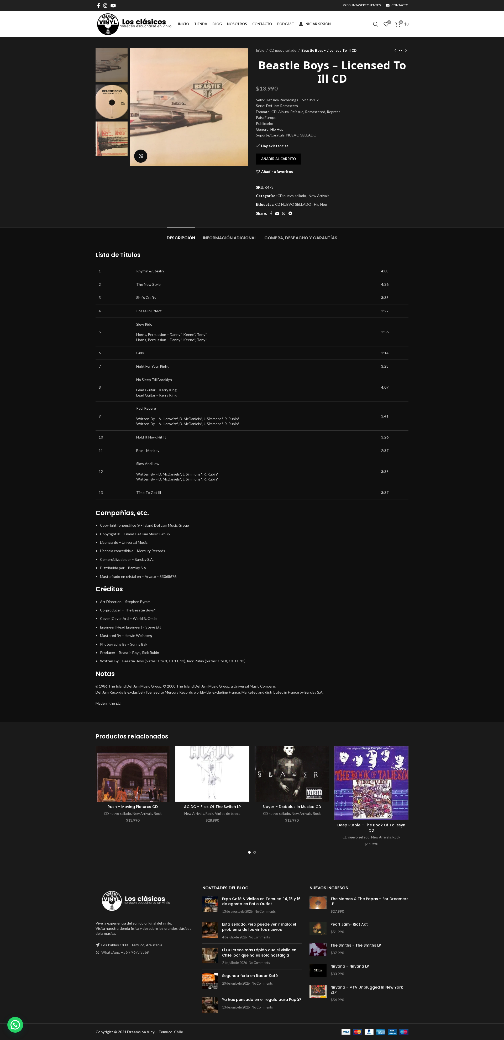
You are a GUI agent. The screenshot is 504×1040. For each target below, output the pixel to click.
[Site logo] (134, 24)
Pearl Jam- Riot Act (349, 924)
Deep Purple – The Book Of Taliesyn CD (371, 827)
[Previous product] (395, 50)
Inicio (260, 50)
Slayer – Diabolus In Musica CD (291, 806)
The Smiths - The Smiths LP (355, 945)
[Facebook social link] (99, 5)
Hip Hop (320, 204)
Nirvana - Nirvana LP (349, 966)
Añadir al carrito (278, 159)
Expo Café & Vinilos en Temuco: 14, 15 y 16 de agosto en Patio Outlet (261, 901)
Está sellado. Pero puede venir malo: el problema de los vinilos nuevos (259, 927)
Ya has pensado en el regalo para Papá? (261, 999)
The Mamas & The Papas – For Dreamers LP (369, 901)
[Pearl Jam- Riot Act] (318, 928)
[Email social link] (277, 213)
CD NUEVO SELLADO (293, 204)
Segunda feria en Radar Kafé (250, 975)
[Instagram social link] (105, 5)
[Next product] (405, 50)
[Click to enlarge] (140, 156)
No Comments (265, 912)
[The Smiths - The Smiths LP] (318, 949)
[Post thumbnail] (210, 905)
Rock (158, 813)
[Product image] (133, 774)
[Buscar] (375, 24)
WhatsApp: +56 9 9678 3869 (125, 952)
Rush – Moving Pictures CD (133, 806)
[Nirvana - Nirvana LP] (318, 970)
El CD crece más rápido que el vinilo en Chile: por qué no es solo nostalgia (259, 952)
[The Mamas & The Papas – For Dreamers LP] (318, 905)
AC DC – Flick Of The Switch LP (212, 806)
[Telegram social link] (290, 213)
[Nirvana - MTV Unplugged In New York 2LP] (318, 993)
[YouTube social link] (113, 5)
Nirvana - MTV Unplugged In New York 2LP (366, 990)
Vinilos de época (227, 813)
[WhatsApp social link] (284, 213)
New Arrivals (319, 195)
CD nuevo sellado (283, 50)
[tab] (181, 235)
